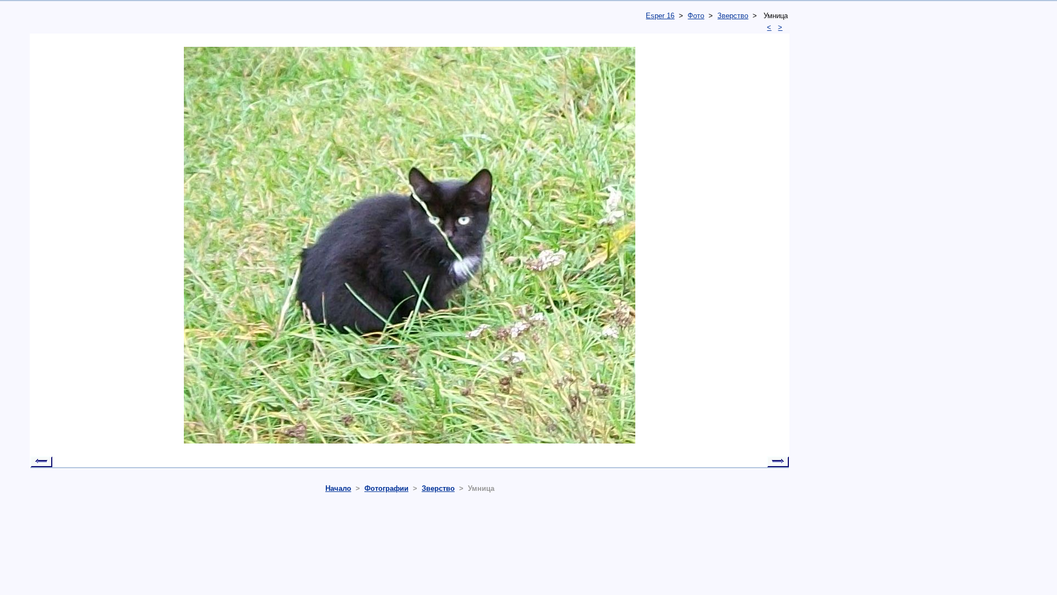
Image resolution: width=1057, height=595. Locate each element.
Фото (696, 16)
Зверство (732, 16)
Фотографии (386, 488)
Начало (338, 488)
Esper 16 (660, 16)
